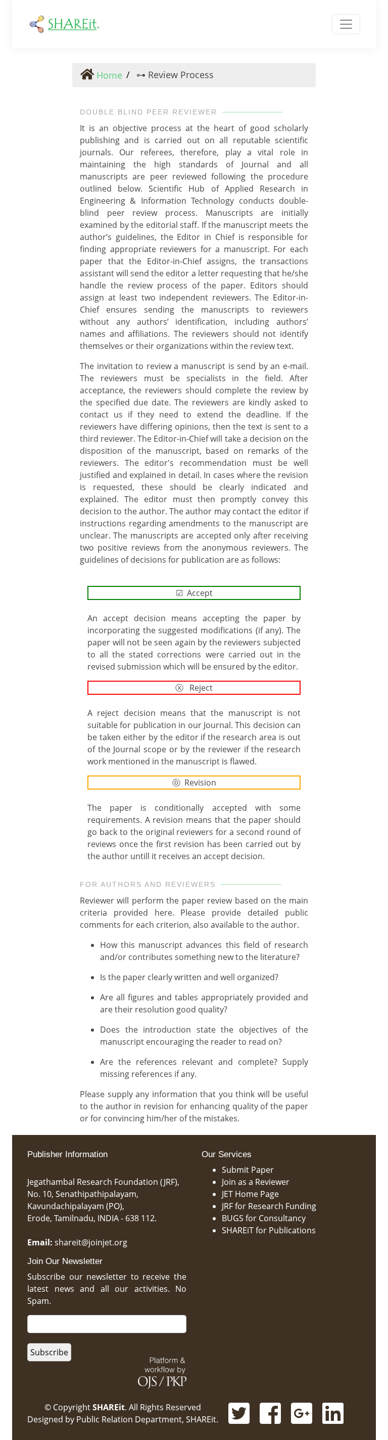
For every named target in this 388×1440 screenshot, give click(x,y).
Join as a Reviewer (255, 1181)
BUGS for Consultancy (264, 1218)
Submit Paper (248, 1169)
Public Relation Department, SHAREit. (147, 1419)
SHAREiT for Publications (269, 1230)
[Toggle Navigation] (346, 24)
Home (108, 75)
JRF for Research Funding (269, 1206)
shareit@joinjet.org (91, 1242)
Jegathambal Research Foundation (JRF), (103, 1181)
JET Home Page (250, 1193)
